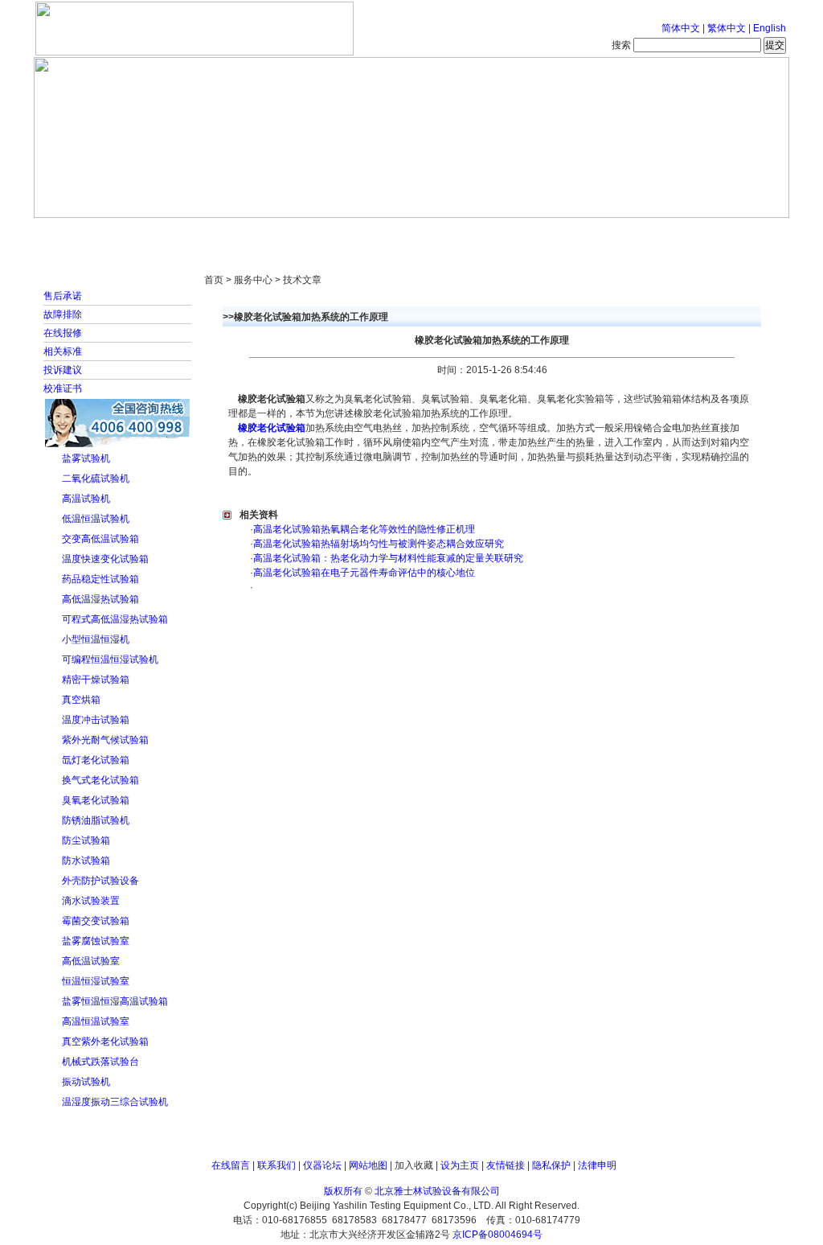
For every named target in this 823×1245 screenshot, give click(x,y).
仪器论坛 (322, 1165)
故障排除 (62, 314)
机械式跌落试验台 (100, 1061)
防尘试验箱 (86, 840)
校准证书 (62, 388)
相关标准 (62, 351)
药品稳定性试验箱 (100, 579)
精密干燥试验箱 (95, 679)
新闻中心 (262, 233)
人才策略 (528, 233)
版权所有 (343, 1191)
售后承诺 (62, 296)
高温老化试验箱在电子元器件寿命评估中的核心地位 (364, 572)
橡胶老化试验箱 (270, 427)
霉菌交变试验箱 (95, 921)
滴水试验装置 (91, 900)
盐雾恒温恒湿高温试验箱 (115, 1001)
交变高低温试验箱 (100, 538)
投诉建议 (62, 370)
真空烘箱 (81, 699)
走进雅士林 (174, 233)
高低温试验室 (91, 961)
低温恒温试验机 (95, 518)
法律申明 (597, 1165)
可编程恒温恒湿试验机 (110, 659)
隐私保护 (551, 1165)
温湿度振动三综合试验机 (115, 1101)
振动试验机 (86, 1081)
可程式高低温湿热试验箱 (115, 619)
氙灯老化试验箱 (95, 760)
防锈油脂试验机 (95, 820)
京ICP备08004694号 (497, 1234)
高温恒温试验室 (95, 1021)
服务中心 (616, 233)
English (769, 28)
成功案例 (439, 233)
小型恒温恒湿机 (95, 639)
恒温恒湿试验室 (95, 981)
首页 (86, 233)
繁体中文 (726, 28)
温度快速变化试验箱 (105, 559)
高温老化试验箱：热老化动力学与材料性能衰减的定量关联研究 (388, 558)
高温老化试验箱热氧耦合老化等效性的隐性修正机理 (364, 529)
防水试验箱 (86, 860)
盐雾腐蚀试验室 (95, 941)
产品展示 (351, 233)
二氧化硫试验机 (95, 478)
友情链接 (505, 1165)
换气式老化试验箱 (100, 780)
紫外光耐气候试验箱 (105, 740)
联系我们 (276, 1165)
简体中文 (680, 28)
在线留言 (230, 1165)
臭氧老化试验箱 (95, 800)
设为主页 (459, 1165)
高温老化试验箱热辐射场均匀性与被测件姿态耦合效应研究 (378, 543)
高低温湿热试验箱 (100, 599)
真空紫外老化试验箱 (105, 1041)
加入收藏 (414, 1165)
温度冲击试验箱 (95, 719)
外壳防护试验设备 (100, 880)
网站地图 (368, 1165)
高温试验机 (86, 498)
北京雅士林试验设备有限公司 (437, 1191)
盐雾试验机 (86, 458)
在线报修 (62, 333)
